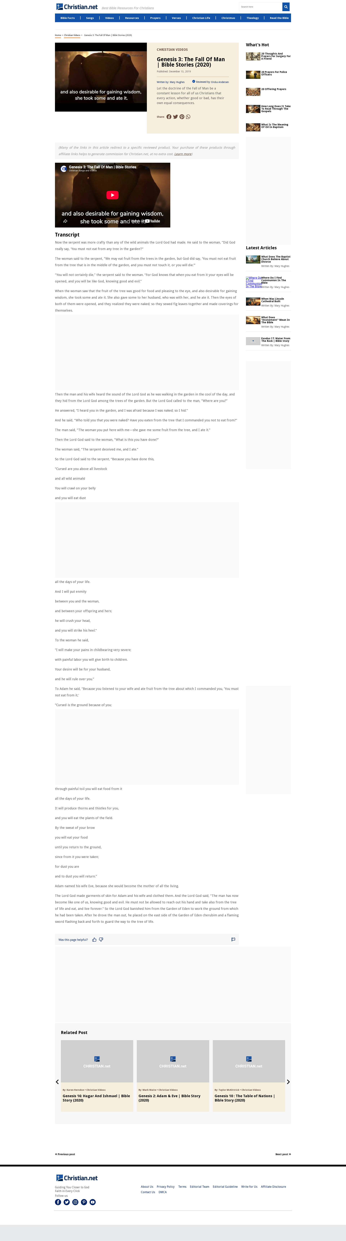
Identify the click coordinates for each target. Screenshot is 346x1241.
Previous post (66, 1154)
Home (58, 35)
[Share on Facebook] (169, 117)
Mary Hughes (177, 82)
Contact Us (148, 1192)
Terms (182, 1186)
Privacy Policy (166, 1186)
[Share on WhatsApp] (188, 117)
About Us (147, 1186)
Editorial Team (199, 1186)
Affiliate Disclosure (273, 1186)
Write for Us (249, 1186)
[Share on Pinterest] (182, 117)
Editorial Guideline (225, 1186)
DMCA (163, 1192)
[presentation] (57, 1082)
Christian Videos (72, 35)
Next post (282, 1154)
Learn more (182, 154)
